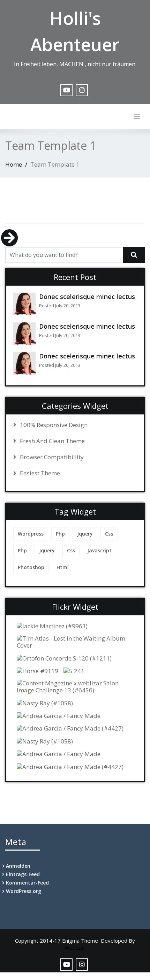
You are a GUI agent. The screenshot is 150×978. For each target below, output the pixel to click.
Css (109, 533)
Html (63, 567)
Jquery (85, 533)
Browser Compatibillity (52, 457)
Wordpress (31, 533)
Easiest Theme (40, 473)
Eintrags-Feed (23, 874)
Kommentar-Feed (27, 882)
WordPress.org (23, 891)
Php (60, 533)
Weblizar (75, 947)
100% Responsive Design (54, 424)
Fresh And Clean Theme (52, 441)
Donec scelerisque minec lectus (87, 296)
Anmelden (18, 865)
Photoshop (31, 567)
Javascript (99, 550)
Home (13, 164)
